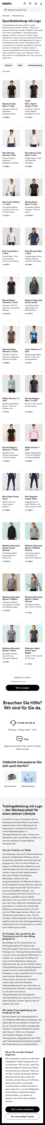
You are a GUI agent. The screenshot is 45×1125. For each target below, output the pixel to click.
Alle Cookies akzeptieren (22, 1109)
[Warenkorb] (35, 3)
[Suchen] (5, 9)
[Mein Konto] (24, 3)
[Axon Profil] (7, 4)
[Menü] (41, 3)
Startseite (6, 16)
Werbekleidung (18, 16)
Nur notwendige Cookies (22, 1116)
